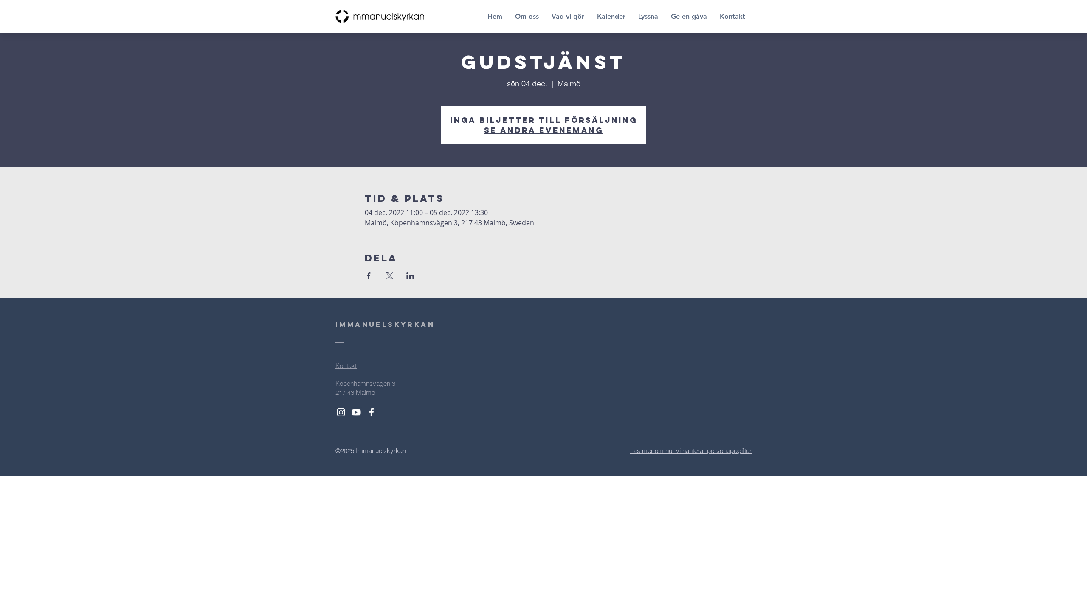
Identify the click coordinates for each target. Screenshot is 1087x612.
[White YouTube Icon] (356, 412)
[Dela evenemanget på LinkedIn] (410, 275)
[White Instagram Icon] (340, 412)
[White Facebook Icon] (371, 412)
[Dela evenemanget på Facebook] (369, 275)
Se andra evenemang (543, 130)
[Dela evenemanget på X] (390, 275)
